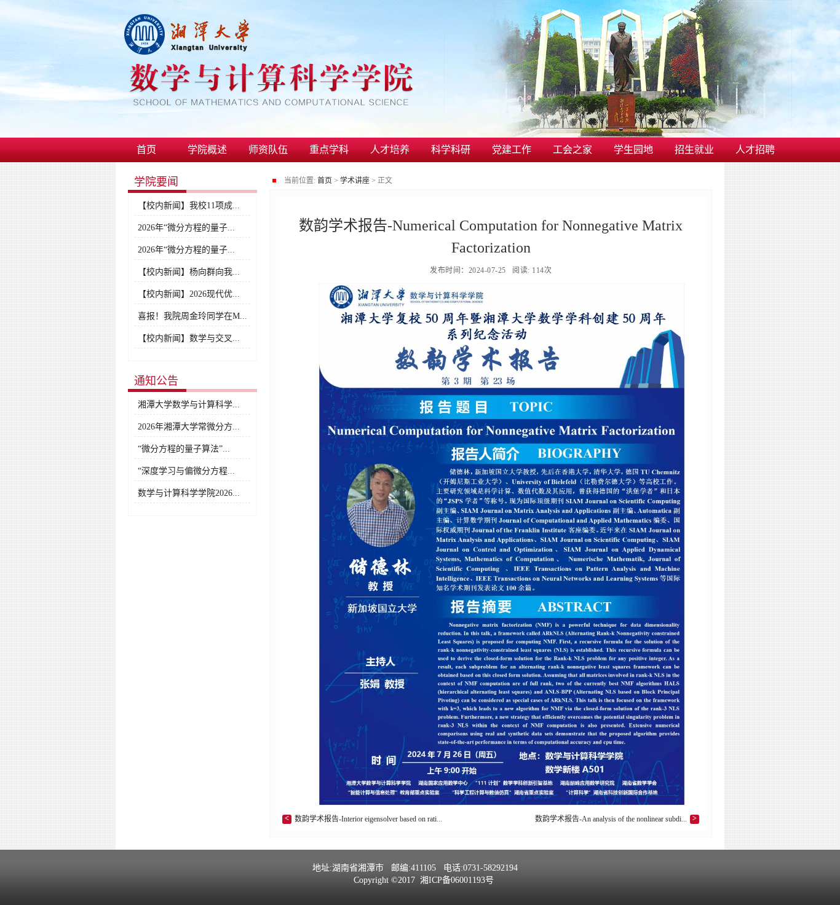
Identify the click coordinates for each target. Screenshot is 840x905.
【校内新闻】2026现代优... (189, 294)
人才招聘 (755, 149)
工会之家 (572, 149)
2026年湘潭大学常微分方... (189, 426)
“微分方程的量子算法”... (184, 448)
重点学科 (329, 149)
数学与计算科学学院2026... (189, 493)
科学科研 (450, 149)
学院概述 (207, 149)
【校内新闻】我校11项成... (189, 205)
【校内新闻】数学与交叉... (189, 338)
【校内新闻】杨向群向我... (189, 271)
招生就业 (694, 149)
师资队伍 (268, 149)
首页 (146, 149)
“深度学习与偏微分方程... (186, 471)
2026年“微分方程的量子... (186, 227)
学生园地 (633, 149)
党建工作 (511, 149)
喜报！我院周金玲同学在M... (192, 316)
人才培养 (390, 149)
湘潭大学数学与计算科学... (189, 404)
